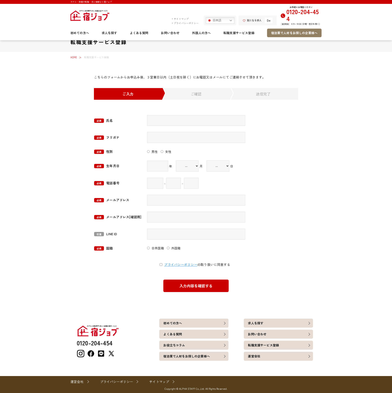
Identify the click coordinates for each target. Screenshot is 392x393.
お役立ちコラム (174, 345)
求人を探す (109, 33)
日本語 (217, 20)
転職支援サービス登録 (238, 33)
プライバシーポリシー (186, 23)
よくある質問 (139, 33)
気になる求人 (254, 20)
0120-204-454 (302, 15)
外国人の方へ (201, 33)
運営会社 (254, 356)
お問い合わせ (170, 33)
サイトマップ (181, 18)
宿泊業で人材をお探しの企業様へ (294, 33)
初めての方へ (79, 33)
